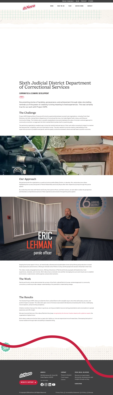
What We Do (60, 6)
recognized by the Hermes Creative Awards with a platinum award (72, 313)
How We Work (79, 6)
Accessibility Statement (72, 392)
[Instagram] (46, 384)
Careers (63, 379)
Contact (89, 6)
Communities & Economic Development (34, 94)
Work (51, 6)
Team (69, 6)
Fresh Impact (65, 377)
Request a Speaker (66, 375)
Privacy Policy (60, 392)
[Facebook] (42, 384)
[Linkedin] (49, 384)
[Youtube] (53, 384)
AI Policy (83, 392)
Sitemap (90, 392)
